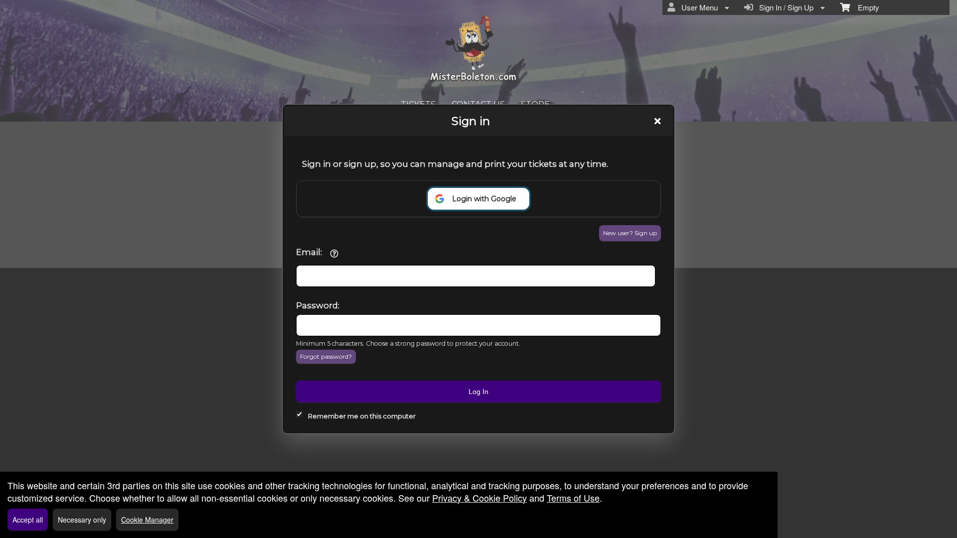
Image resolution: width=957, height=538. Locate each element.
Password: (317, 305)
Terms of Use (573, 497)
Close (657, 121)
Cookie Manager (147, 520)
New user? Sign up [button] (630, 233)
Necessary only (82, 520)
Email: (309, 252)
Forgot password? (326, 356)
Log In (478, 392)
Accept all (27, 520)
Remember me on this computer (362, 416)
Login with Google (484, 198)
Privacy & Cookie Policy (479, 497)
